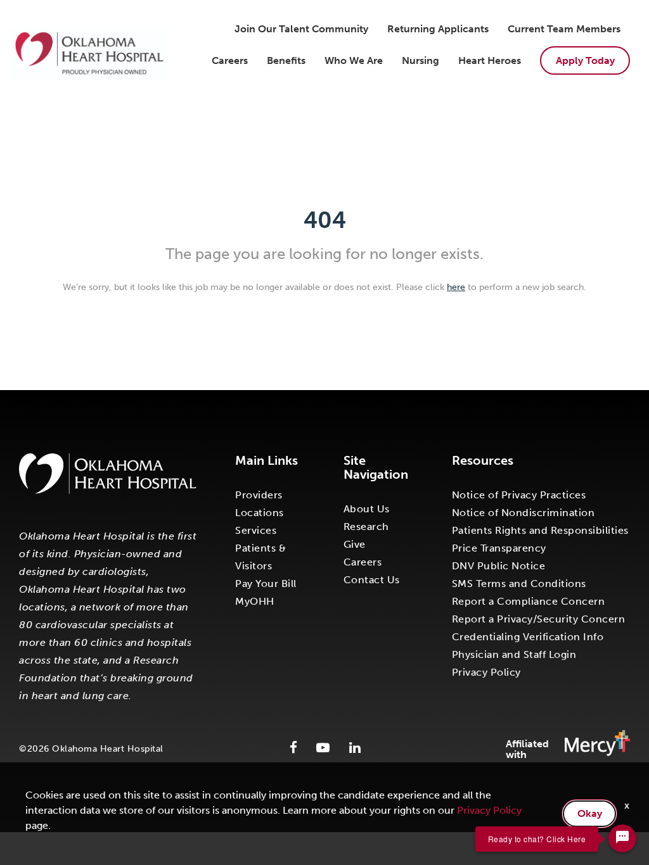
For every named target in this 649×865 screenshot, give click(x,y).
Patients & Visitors (260, 557)
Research (366, 527)
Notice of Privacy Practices (519, 495)
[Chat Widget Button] (622, 838)
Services (255, 530)
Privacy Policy (486, 672)
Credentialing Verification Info (528, 637)
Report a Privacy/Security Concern (539, 619)
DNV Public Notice (499, 566)
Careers (230, 60)
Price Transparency (499, 548)
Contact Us (372, 580)
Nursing (420, 60)
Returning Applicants (438, 29)
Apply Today (585, 60)
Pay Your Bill (266, 584)
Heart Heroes (489, 60)
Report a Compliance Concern (528, 601)
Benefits (286, 60)
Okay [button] (589, 813)
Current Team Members (564, 29)
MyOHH (254, 601)
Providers (259, 495)
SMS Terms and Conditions (519, 584)
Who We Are (353, 60)
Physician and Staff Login (514, 654)
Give (355, 544)
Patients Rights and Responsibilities (540, 530)
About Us (367, 509)
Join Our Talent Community (301, 29)
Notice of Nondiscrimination (523, 513)
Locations (259, 513)
